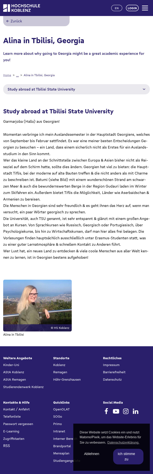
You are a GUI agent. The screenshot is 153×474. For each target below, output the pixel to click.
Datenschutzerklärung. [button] (123, 442)
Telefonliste (12, 416)
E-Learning (11, 431)
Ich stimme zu (126, 456)
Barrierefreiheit (114, 372)
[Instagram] (126, 411)
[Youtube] (116, 411)
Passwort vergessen (18, 424)
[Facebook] (106, 411)
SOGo (57, 416)
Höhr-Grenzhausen (67, 379)
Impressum (111, 365)
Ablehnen (91, 454)
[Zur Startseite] (21, 8)
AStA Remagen (14, 379)
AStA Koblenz (13, 372)
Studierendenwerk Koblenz (23, 387)
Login (132, 8)
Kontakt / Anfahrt (16, 409)
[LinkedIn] (135, 411)
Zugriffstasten (13, 438)
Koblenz (59, 365)
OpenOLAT (61, 409)
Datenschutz (112, 379)
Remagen (60, 372)
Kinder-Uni (11, 365)
